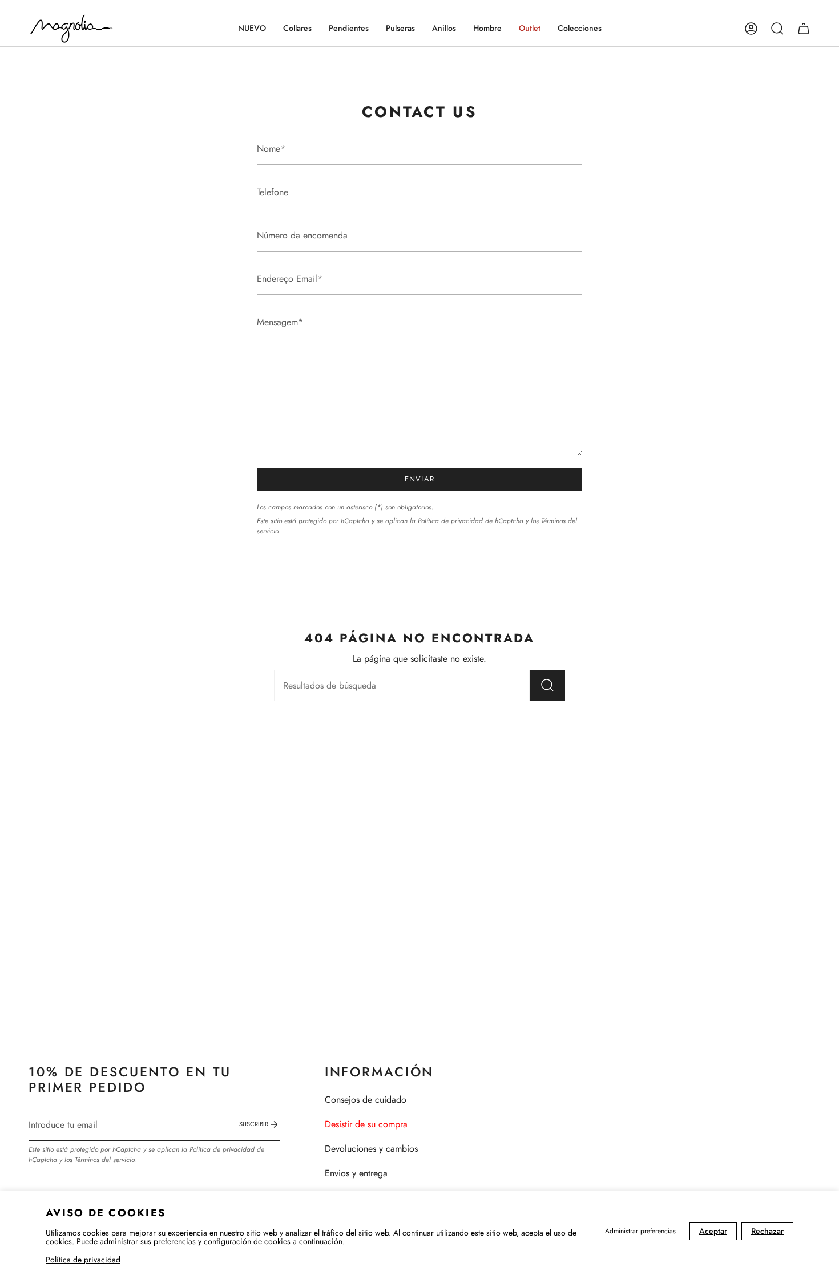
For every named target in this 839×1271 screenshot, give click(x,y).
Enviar (420, 478)
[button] (297, 28)
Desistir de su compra (366, 1124)
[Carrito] (803, 28)
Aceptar (713, 1231)
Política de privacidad (83, 1259)
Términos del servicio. (105, 1160)
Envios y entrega (356, 1173)
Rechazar (767, 1231)
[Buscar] (547, 685)
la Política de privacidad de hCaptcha (468, 521)
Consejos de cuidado (365, 1099)
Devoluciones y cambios (371, 1148)
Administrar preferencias (640, 1231)
